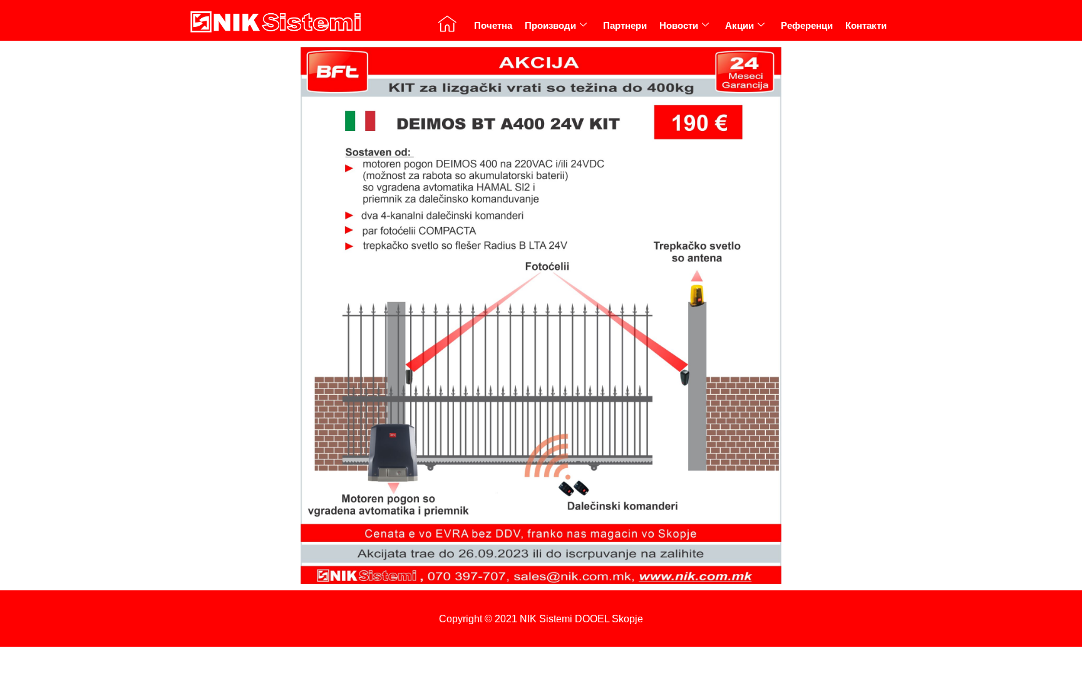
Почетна (493, 25)
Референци (807, 25)
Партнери (625, 25)
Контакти (866, 25)
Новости (678, 25)
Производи (550, 25)
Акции (739, 25)
